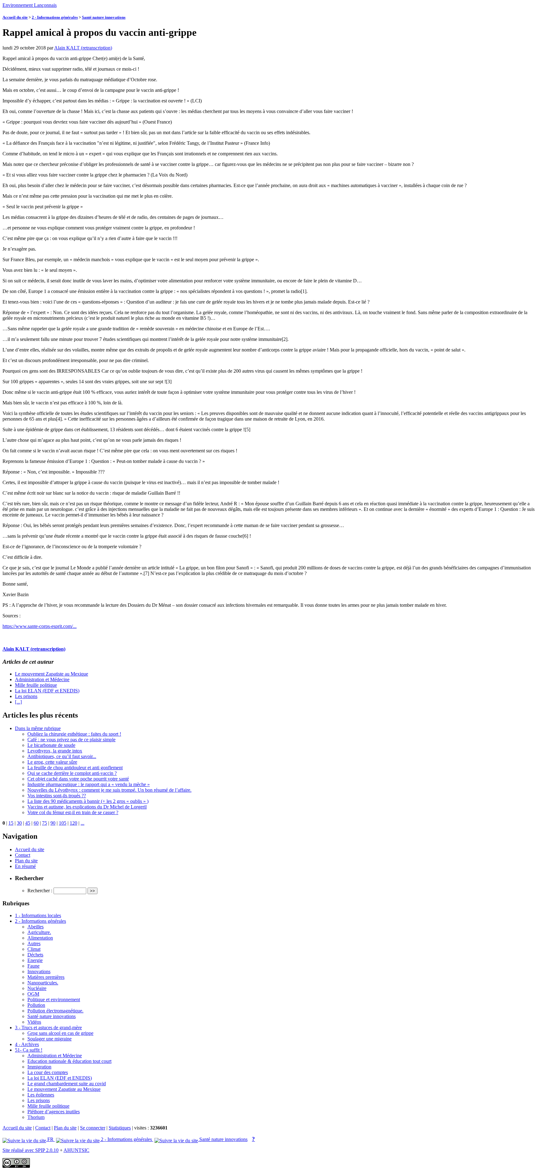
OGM (33, 994)
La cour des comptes (47, 1072)
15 (10, 823)
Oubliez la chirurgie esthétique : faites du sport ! (74, 734)
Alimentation (40, 938)
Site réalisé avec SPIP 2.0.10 (30, 1150)
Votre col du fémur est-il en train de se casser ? (72, 812)
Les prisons (26, 696)
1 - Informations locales (38, 915)
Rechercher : (39, 890)
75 (44, 823)
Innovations (38, 971)
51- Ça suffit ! (28, 1050)
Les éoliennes (40, 1094)
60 (36, 823)
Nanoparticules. (42, 982)
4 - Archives (27, 1044)
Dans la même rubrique (38, 728)
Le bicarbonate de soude (51, 745)
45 (27, 823)
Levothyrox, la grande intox (54, 750)
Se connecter (92, 1127)
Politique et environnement (53, 999)
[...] (18, 702)
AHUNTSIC (76, 1150)
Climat (33, 949)
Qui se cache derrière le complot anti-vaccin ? (72, 773)
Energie (35, 960)
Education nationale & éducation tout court (69, 1061)
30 (19, 823)
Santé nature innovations (103, 17)
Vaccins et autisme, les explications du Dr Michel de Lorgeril (87, 806)
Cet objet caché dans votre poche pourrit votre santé (78, 778)
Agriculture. (39, 932)
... (82, 823)
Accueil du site (15, 17)
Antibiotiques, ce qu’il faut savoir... (61, 756)
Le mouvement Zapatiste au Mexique (51, 674)
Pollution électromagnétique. (55, 1010)
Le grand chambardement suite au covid (66, 1083)
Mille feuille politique (36, 685)
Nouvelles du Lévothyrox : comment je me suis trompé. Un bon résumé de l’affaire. (109, 790)
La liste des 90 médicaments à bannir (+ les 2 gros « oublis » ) (88, 801)
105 (62, 823)
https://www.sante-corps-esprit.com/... (39, 626)
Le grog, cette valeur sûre (52, 762)
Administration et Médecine (42, 679)
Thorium (36, 1117)
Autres (33, 943)
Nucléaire (36, 988)
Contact (22, 855)
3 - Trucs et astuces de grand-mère (48, 1027)
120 (73, 823)
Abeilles (35, 926)
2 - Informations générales (55, 17)
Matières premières (45, 977)
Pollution (36, 1005)
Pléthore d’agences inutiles (53, 1111)
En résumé (25, 866)
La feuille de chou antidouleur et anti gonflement (75, 767)
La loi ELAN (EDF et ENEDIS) (47, 690)
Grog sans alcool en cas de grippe (60, 1033)
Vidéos (34, 1022)
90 (52, 823)
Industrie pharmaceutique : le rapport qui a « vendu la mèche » (88, 784)
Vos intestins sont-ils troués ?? (56, 795)
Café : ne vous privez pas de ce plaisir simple (71, 739)
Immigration (39, 1066)
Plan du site (26, 860)
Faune (33, 966)
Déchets (35, 954)
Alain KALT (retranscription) (83, 47)
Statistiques (120, 1127)
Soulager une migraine (49, 1038)
